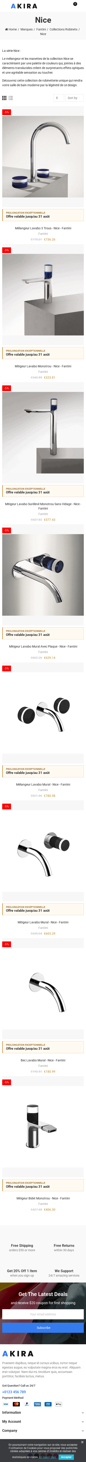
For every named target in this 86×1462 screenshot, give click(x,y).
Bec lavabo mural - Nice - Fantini (43, 1060)
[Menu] (4, 6)
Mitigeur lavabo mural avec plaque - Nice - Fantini (43, 646)
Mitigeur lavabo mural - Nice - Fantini (43, 922)
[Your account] (81, 6)
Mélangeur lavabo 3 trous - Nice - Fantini (43, 228)
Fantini (43, 233)
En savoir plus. (47, 1457)
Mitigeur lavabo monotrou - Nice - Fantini (43, 366)
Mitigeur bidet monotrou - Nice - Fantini (43, 1198)
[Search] (66, 6)
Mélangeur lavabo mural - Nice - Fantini (43, 784)
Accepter (66, 1457)
